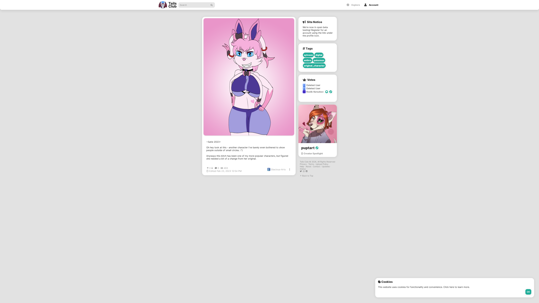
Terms (311, 164)
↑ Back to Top (306, 176)
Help (302, 166)
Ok (528, 292)
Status (303, 169)
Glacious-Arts (278, 169)
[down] (212, 168)
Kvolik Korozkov (315, 91)
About (308, 166)
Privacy (303, 164)
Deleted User (313, 85)
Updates (326, 166)
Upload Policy (322, 164)
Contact (316, 166)
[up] (207, 168)
